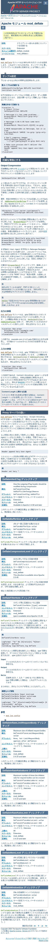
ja (42, 926)
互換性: (5, 505)
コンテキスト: (7, 497)
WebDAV (21, 382)
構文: (4, 489)
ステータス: (6, 48)
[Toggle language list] (3, 27)
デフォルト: (6, 494)
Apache (3, 16)
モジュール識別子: (9, 51)
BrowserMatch (20, 222)
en (34, 926)
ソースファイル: (8, 54)
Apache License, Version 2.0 (20, 931)
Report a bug (43, 940)
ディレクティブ (21, 938)
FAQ (29, 938)
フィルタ (21, 169)
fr (39, 926)
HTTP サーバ (13, 16)
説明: (4, 43)
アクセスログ (8, 628)
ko (46, 926)
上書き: (5, 749)
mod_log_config (13, 716)
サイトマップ (42, 938)
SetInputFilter (20, 357)
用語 (34, 938)
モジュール (9, 18)
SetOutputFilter (35, 319)
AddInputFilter (37, 357)
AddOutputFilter (8, 322)
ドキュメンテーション (28, 16)
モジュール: (6, 502)
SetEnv (5, 301)
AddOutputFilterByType (15, 201)
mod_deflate (6, 63)
